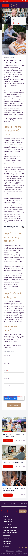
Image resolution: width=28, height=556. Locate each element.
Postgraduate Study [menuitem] (9, 530)
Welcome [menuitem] (5, 517)
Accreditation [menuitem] (7, 539)
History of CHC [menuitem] (7, 519)
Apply (5, 5)
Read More (8, 440)
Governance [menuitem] (6, 535)
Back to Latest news (7, 19)
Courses (22, 511)
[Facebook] (13, 23)
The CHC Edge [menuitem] (7, 521)
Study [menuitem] (3, 503)
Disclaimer (19, 551)
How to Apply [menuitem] (7, 524)
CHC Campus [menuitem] (7, 543)
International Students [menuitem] (10, 532)
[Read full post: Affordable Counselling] (14, 452)
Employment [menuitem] (7, 541)
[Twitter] (16, 23)
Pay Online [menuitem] (6, 546)
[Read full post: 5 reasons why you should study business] (14, 478)
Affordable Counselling (13, 462)
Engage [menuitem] (13, 503)
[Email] (18, 23)
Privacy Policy (10, 551)
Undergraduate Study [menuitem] (10, 528)
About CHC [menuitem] (24, 503)
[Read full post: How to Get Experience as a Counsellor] (14, 424)
